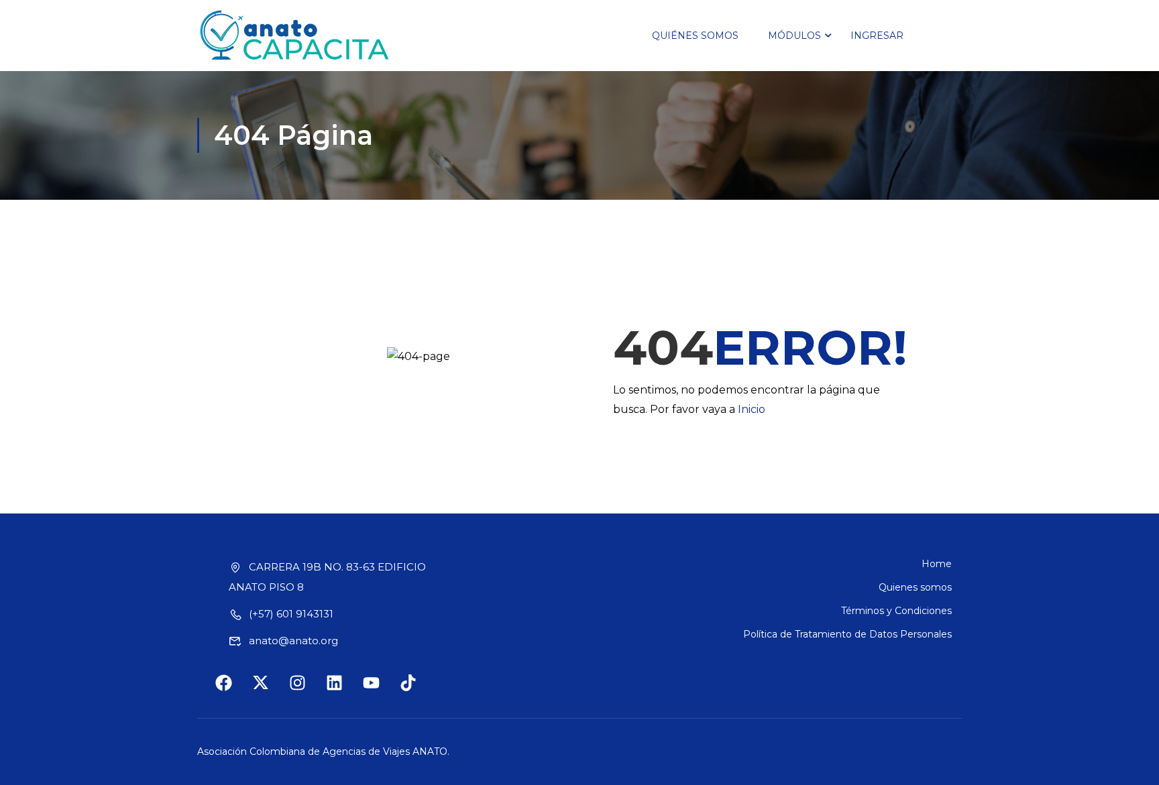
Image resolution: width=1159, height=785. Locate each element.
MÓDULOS (794, 35)
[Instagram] (306, 691)
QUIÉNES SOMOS (695, 35)
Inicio (751, 409)
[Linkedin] (343, 691)
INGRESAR (876, 35)
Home (937, 564)
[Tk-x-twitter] (269, 691)
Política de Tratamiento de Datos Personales (847, 634)
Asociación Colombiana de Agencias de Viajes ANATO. (323, 751)
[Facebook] (232, 691)
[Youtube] (379, 691)
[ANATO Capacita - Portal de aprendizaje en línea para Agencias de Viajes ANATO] (295, 35)
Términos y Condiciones (896, 611)
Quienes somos (915, 587)
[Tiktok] (416, 691)
